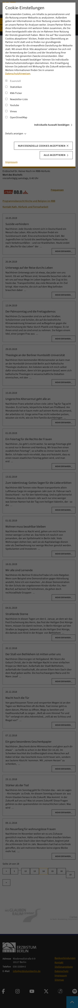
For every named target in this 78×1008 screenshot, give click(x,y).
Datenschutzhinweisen (17, 73)
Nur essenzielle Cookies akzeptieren (41, 146)
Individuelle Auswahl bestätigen (51, 125)
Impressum (11, 162)
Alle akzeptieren (54, 155)
